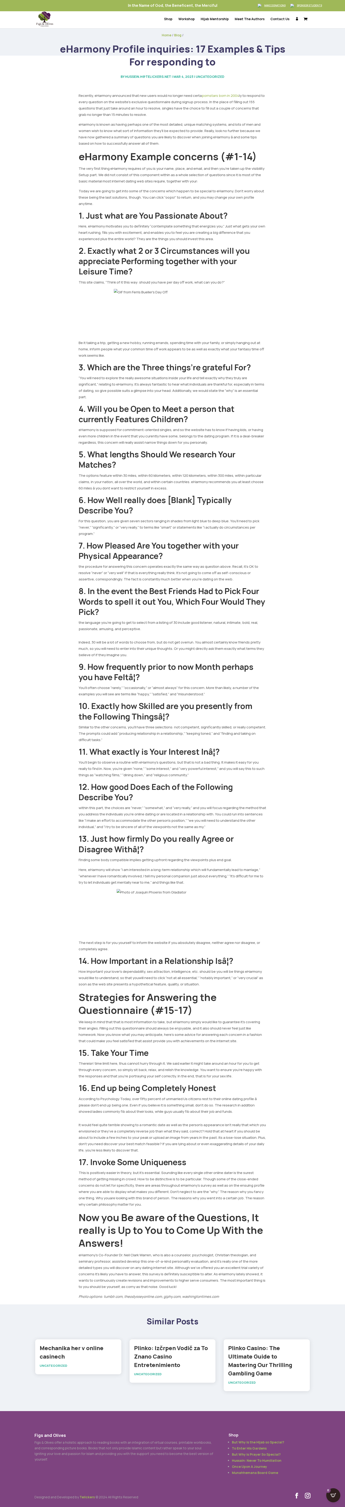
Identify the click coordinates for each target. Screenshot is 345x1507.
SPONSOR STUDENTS (309, 5)
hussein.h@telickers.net (148, 76)
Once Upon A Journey (249, 1466)
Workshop (186, 19)
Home (166, 35)
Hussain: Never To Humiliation (256, 1460)
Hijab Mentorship (215, 19)
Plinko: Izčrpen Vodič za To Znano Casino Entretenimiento (171, 1356)
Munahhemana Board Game (255, 1472)
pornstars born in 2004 (220, 95)
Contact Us (279, 19)
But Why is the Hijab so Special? (258, 1442)
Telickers (87, 1497)
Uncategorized (210, 76)
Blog (177, 35)
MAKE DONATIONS (275, 5)
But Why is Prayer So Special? (256, 1454)
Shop (168, 19)
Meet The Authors (249, 19)
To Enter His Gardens (249, 1448)
